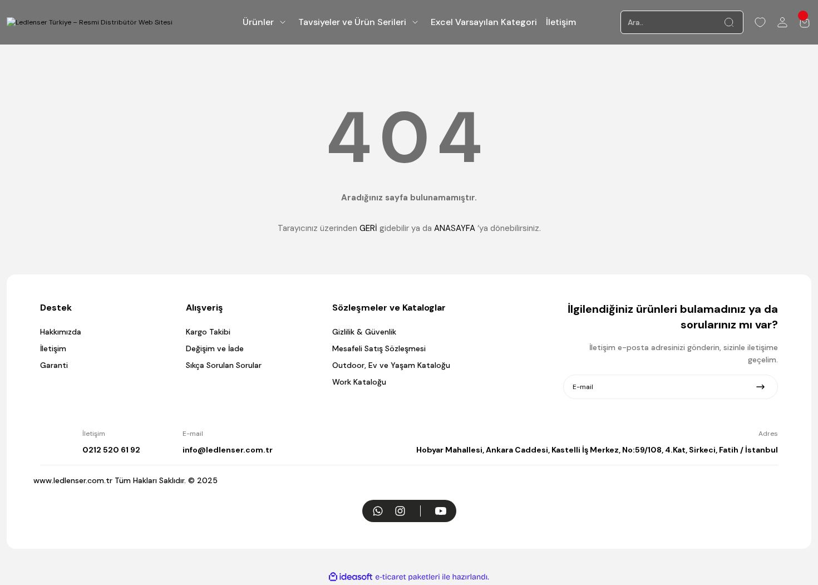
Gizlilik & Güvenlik (364, 332)
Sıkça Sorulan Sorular (224, 365)
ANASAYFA (454, 228)
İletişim (53, 348)
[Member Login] (782, 22)
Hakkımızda (60, 332)
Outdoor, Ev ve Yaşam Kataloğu (391, 365)
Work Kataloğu (359, 382)
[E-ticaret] (407, 577)
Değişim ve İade (215, 348)
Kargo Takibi (208, 332)
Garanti (54, 365)
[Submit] (760, 387)
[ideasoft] (350, 577)
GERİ (368, 228)
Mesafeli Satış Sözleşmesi (379, 348)
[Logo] (90, 22)
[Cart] (804, 22)
